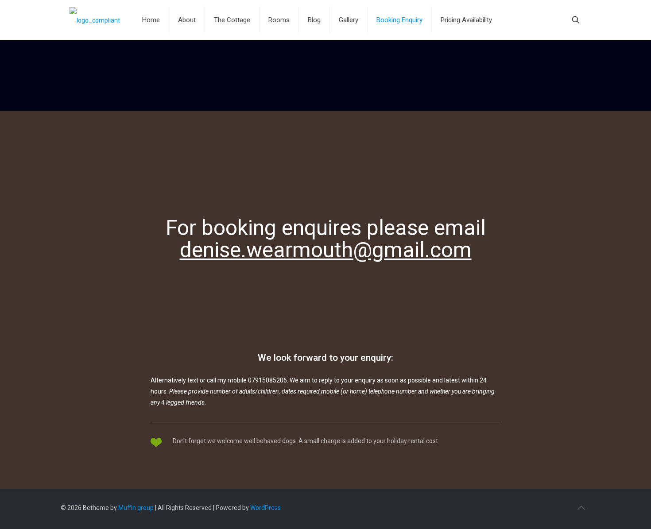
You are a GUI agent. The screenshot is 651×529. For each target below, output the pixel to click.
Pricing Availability (466, 20)
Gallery (348, 20)
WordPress (265, 507)
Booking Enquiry (399, 20)
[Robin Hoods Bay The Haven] (95, 20)
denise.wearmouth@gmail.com (326, 250)
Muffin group (136, 507)
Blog (314, 20)
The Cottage (232, 20)
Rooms (279, 20)
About (187, 20)
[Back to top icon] (581, 507)
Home (151, 20)
